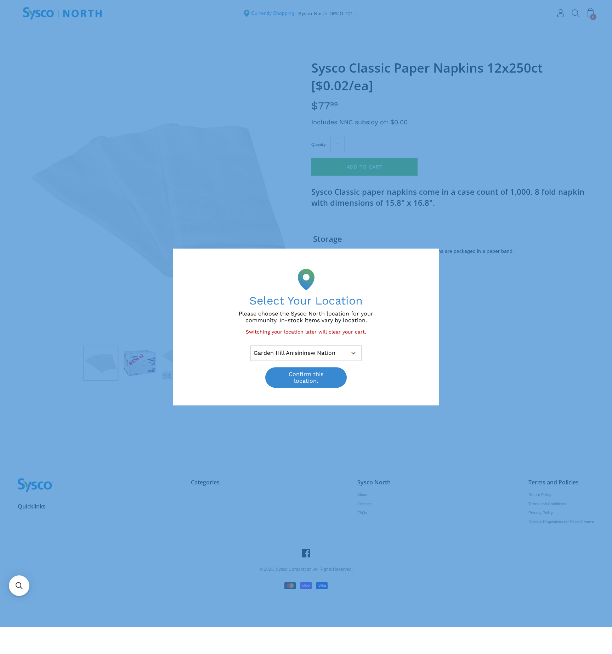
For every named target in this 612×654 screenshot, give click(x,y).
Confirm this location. (306, 377)
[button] (19, 585)
